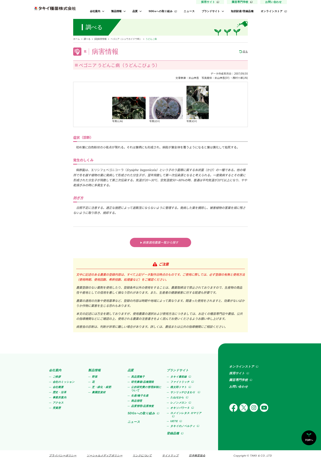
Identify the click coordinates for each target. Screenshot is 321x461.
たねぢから (177, 397)
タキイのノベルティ (182, 425)
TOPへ (309, 440)
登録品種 (173, 433)
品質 (135, 11)
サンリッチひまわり (183, 392)
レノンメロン (178, 402)
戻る (245, 51)
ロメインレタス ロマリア (186, 412)
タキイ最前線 (178, 376)
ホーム (76, 39)
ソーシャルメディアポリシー (104, 455)
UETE (174, 421)
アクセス (58, 402)
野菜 (95, 376)
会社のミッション (64, 381)
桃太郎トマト (178, 386)
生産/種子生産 (140, 395)
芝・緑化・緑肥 (101, 386)
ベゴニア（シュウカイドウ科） (126, 39)
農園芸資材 (99, 392)
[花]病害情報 (100, 39)
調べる (87, 39)
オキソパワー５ (180, 407)
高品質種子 (138, 376)
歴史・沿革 (60, 392)
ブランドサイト (211, 11)
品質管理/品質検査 (142, 405)
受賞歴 (57, 407)
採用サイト (208, 1)
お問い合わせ (273, 1)
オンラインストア (272, 11)
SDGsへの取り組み (161, 11)
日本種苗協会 (197, 455)
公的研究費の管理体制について (146, 388)
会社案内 (95, 11)
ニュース (189, 11)
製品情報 (116, 11)
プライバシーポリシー (63, 455)
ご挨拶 (57, 376)
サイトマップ (170, 455)
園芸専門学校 (240, 1)
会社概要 (58, 386)
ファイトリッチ (180, 381)
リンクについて (142, 455)
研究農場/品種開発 (142, 381)
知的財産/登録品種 (242, 11)
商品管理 (136, 400)
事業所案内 (60, 397)
